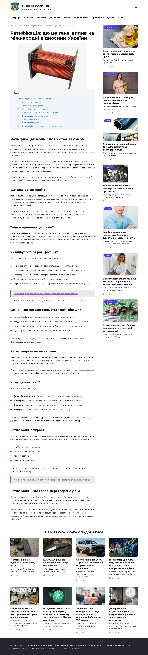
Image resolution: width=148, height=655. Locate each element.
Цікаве (110, 18)
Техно (67, 18)
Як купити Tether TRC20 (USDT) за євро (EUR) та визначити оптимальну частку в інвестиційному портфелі (57, 614)
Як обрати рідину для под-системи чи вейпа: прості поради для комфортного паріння (122, 564)
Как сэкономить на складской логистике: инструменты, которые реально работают (23, 612)
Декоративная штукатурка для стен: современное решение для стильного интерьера (122, 614)
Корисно (28, 18)
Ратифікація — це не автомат (35, 116)
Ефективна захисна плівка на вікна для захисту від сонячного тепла (119, 147)
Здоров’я (41, 18)
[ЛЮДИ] (120, 227)
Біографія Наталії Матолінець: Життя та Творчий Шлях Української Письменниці (120, 281)
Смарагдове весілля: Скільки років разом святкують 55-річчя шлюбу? (119, 328)
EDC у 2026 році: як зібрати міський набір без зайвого (55, 563)
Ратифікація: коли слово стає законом (35, 99)
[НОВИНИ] (115, 181)
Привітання (98, 18)
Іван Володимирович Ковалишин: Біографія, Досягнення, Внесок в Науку (119, 235)
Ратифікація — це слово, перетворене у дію (42, 126)
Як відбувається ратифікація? (35, 109)
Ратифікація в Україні (31, 123)
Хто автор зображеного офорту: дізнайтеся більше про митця (118, 188)
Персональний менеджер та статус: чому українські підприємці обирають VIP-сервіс (88, 614)
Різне (120, 18)
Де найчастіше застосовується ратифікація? (41, 113)
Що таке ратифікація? (32, 102)
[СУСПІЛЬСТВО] (120, 46)
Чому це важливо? (30, 119)
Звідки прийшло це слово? (34, 106)
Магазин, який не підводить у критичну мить (22, 563)
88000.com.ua (35, 6)
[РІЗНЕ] (120, 139)
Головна (13, 26)
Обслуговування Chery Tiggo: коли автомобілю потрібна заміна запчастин (89, 564)
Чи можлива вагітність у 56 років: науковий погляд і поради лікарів (118, 100)
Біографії (16, 18)
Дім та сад (54, 18)
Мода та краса (80, 18)
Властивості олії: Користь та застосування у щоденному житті (119, 54)
